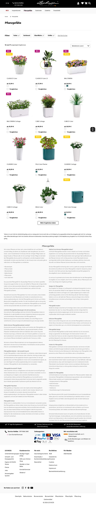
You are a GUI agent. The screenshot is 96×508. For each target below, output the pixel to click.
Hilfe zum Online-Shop (25, 460)
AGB (50, 454)
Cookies (51, 462)
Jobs (6, 471)
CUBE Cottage (40, 121)
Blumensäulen (38, 496)
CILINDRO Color (12, 164)
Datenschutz (53, 465)
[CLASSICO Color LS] (48, 63)
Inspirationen (16, 10)
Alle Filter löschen (62, 36)
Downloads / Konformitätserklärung (41, 458)
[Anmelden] (78, 4)
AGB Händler (68, 454)
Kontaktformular (25, 470)
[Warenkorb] (86, 4)
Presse (7, 467)
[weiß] (8, 86)
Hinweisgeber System (9, 475)
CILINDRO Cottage (70, 164)
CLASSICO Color (12, 79)
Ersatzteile (57, 10)
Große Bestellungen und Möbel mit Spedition (79, 440)
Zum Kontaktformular (15, 435)
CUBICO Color (68, 121)
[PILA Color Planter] (48, 148)
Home (6, 17)
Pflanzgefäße (28, 10)
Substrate (38, 10)
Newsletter (37, 462)
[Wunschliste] (82, 3)
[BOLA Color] (48, 191)
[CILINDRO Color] (19, 148)
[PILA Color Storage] (76, 191)
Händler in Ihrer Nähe (24, 465)
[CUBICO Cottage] (19, 191)
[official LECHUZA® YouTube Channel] (31, 488)
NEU (7, 10)
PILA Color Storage (70, 207)
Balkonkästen (27, 496)
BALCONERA (68, 79)
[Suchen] (89, 4)
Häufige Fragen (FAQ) (24, 455)
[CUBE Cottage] (48, 105)
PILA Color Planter (41, 164)
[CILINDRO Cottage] (76, 148)
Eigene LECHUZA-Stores (10, 463)
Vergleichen (14, 89)
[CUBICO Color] (76, 105)
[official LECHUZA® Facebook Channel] (26, 488)
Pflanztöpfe (69, 496)
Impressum (52, 468)
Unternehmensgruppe (12, 454)
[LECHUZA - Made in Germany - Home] (48, 3)
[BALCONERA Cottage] (19, 105)
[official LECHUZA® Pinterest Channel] (28, 488)
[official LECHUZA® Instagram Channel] (23, 488)
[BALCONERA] (76, 63)
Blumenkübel (49, 496)
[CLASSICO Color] (19, 63)
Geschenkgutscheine (41, 454)
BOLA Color (39, 207)
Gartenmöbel (48, 499)
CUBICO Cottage (12, 207)
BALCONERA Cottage (13, 121)
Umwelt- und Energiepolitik (9, 458)
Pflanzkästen (59, 496)
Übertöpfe (18, 496)
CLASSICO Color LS (42, 79)
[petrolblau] (67, 86)
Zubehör (47, 10)
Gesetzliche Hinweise (52, 458)
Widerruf (22, 473)
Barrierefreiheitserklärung (57, 471)
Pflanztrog (77, 496)
